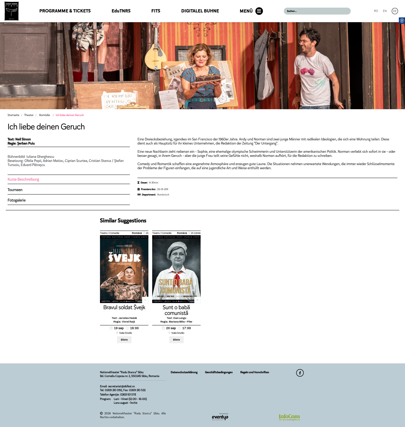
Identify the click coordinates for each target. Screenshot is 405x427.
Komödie (44, 115)
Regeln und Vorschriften (254, 372)
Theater (29, 115)
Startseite (13, 115)
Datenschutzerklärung (184, 372)
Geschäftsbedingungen (219, 372)
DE (395, 11)
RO (376, 11)
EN (385, 11)
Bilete (124, 339)
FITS (155, 11)
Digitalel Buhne (200, 11)
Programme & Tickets (65, 11)
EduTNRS (121, 11)
